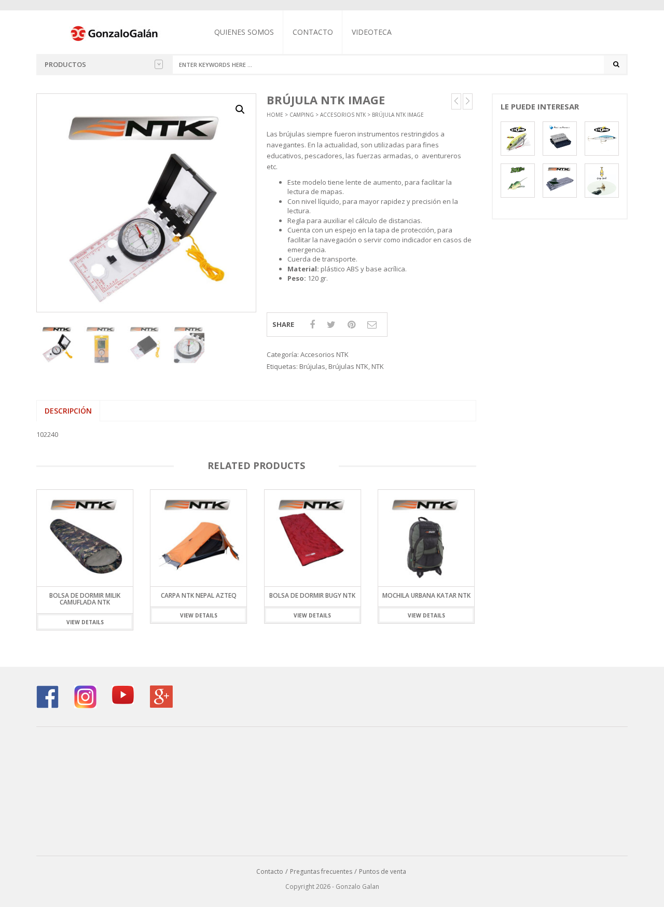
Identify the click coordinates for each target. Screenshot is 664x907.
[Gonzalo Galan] (114, 32)
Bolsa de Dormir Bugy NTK (312, 595)
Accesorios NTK (343, 114)
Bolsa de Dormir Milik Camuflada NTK (84, 599)
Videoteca (372, 32)
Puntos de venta (382, 871)
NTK (377, 366)
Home (275, 114)
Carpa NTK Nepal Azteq (199, 595)
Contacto (313, 32)
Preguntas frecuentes (321, 871)
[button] (240, 109)
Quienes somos (244, 32)
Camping (301, 114)
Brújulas (312, 366)
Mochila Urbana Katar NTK (426, 595)
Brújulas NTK (348, 366)
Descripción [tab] (68, 411)
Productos (65, 64)
